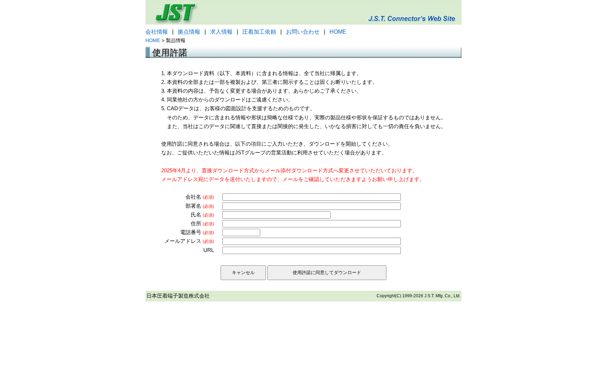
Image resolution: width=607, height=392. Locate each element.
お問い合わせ (303, 32)
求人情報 (221, 32)
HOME (337, 32)
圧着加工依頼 (259, 32)
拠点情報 (189, 32)
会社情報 (156, 32)
